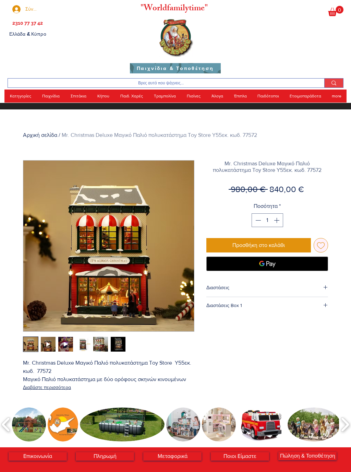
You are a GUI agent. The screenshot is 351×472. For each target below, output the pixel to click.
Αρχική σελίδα (40, 135)
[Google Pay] (267, 264)
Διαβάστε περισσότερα (47, 387)
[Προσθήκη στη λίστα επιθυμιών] (321, 245)
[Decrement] (257, 220)
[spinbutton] (267, 220)
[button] (335, 11)
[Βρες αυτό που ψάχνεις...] (333, 83)
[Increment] (277, 220)
